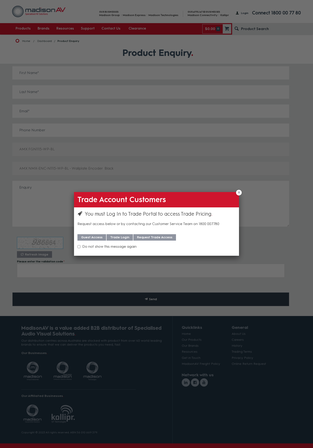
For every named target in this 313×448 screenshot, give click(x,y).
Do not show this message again (109, 246)
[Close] (239, 192)
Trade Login (119, 237)
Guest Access (91, 237)
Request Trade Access (154, 237)
